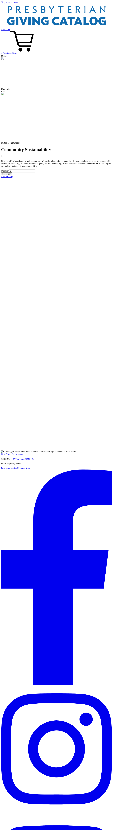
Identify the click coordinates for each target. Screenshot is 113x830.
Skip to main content (10, 2)
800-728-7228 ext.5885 (23, 459)
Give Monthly (7, 176)
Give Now (5, 29)
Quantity (5, 171)
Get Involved (17, 454)
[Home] (56, 27)
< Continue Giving (9, 53)
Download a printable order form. (15, 468)
